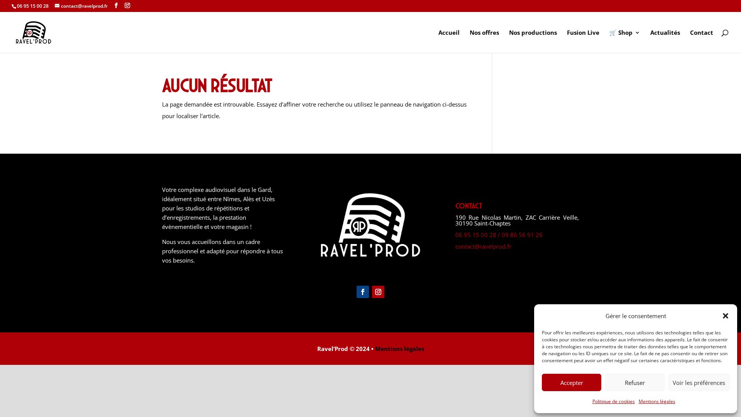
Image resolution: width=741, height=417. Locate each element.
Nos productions (533, 33)
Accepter (571, 382)
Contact (701, 33)
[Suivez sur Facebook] (363, 292)
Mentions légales (657, 401)
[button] (725, 316)
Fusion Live (583, 33)
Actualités (665, 33)
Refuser (635, 382)
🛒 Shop (621, 33)
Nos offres (484, 33)
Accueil (449, 33)
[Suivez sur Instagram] (378, 292)
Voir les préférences (699, 382)
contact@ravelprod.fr (483, 246)
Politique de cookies (613, 401)
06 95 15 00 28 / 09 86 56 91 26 (499, 235)
